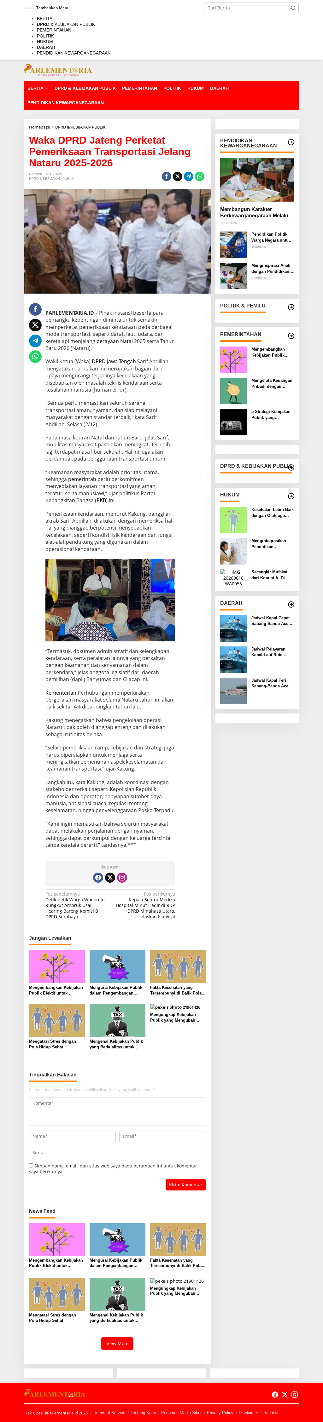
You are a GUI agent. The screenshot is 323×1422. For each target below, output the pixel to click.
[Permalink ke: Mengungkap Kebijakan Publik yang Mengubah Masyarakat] (175, 1007)
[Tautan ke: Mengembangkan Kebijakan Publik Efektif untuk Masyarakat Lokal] (233, 359)
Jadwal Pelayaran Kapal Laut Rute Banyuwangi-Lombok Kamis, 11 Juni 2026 (272, 652)
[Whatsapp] (199, 176)
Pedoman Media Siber (181, 1412)
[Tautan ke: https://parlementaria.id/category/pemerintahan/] (291, 336)
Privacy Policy (220, 1412)
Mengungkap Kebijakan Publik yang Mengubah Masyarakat (173, 1017)
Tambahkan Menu (53, 7)
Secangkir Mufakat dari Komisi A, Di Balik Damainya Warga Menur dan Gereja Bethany (269, 575)
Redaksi (270, 1412)
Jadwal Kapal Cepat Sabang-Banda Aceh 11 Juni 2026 (271, 621)
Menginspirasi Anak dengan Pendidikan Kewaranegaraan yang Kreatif (270, 268)
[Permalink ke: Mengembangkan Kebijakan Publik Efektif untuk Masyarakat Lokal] (57, 966)
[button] (293, 8)
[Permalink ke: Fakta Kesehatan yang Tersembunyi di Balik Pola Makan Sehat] (178, 966)
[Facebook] (98, 878)
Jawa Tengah (121, 361)
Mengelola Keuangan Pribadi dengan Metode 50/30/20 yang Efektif (272, 383)
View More (117, 1343)
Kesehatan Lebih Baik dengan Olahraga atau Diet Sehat (272, 512)
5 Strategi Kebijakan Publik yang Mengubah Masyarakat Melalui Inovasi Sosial (271, 414)
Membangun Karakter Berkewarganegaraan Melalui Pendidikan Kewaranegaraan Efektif (255, 213)
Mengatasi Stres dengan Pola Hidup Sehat (52, 1044)
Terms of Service (109, 1412)
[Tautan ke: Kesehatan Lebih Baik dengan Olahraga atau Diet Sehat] (233, 520)
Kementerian (60, 692)
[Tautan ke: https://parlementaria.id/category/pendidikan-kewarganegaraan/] (291, 142)
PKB (101, 500)
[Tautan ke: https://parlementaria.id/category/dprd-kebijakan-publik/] (291, 467)
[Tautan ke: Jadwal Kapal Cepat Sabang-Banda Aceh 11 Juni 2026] (233, 628)
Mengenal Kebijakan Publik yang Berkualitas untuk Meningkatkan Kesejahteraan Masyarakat (116, 1044)
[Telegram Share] (188, 176)
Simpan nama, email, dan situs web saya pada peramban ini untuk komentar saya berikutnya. (113, 1168)
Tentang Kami (143, 1412)
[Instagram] (122, 878)
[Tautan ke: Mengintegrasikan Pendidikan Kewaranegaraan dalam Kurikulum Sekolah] (233, 551)
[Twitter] (110, 878)
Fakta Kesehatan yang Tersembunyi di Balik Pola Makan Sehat (176, 990)
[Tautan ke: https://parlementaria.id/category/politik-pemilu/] (291, 307)
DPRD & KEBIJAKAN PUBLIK (51, 179)
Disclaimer (248, 1412)
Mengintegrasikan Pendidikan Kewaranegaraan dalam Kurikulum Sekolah (268, 543)
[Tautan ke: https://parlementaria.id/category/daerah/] (291, 604)
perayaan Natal (115, 341)
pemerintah (82, 479)
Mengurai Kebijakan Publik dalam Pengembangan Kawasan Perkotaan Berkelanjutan (116, 990)
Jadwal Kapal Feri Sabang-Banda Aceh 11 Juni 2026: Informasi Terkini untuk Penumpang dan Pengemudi (271, 683)
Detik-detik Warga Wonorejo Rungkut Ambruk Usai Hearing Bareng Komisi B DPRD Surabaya (74, 905)
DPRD (99, 361)
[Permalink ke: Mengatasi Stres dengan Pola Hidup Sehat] (57, 1020)
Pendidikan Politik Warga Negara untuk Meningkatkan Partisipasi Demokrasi (271, 237)
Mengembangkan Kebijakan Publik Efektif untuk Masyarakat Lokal (56, 990)
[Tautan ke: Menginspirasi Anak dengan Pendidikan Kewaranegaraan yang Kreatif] (233, 275)
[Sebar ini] (166, 176)
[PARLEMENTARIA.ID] (58, 69)
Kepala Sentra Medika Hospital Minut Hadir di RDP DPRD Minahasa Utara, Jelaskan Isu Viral (145, 905)
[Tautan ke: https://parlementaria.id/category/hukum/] (291, 496)
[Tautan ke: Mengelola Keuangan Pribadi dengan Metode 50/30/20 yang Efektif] (233, 390)
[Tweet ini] (177, 176)
